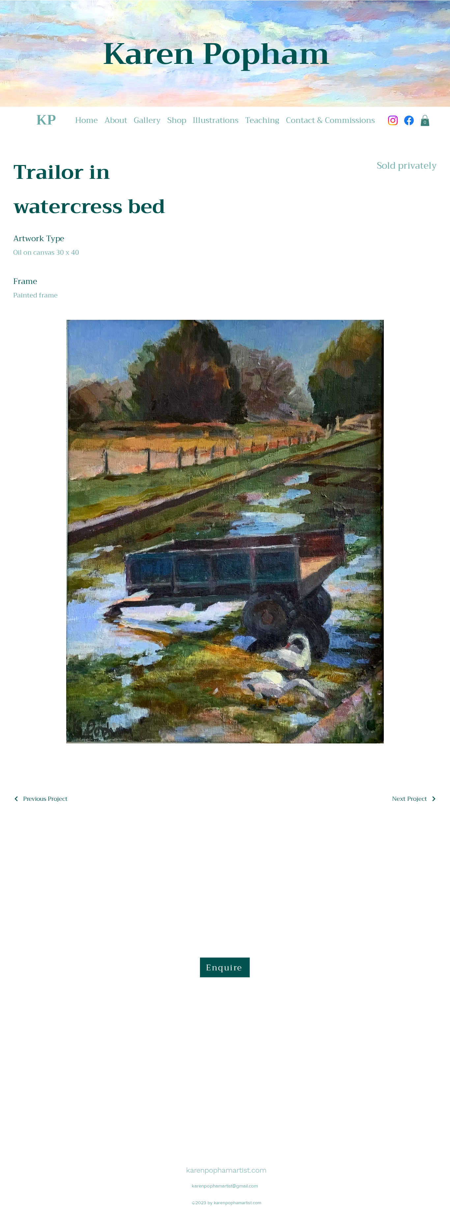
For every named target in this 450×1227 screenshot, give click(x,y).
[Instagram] (392, 120)
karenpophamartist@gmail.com (225, 1185)
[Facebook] (409, 120)
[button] (425, 120)
